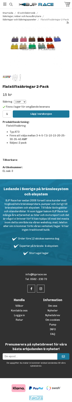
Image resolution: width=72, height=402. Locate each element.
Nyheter (53, 310)
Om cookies (52, 319)
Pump (52, 324)
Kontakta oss (19, 310)
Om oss (52, 305)
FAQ (52, 334)
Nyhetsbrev (52, 315)
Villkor (19, 305)
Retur (19, 319)
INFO (53, 329)
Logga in (19, 315)
